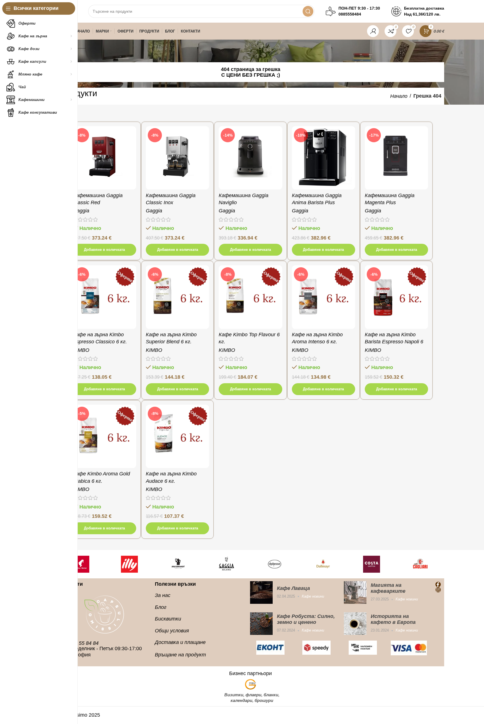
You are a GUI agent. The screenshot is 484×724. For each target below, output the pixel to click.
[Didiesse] (189, 564)
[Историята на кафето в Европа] (355, 623)
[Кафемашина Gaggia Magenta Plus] (396, 157)
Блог (160, 607)
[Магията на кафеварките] (355, 592)
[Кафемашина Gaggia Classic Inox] (177, 157)
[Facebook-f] (438, 584)
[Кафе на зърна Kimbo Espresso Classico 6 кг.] (104, 297)
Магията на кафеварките (388, 588)
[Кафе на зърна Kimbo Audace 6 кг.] (177, 436)
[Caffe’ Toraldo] (431, 564)
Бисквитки (168, 619)
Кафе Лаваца (293, 588)
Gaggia (81, 211)
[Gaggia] (141, 564)
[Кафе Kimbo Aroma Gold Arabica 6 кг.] (104, 436)
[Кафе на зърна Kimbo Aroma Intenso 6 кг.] (323, 297)
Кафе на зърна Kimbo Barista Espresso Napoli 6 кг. (394, 342)
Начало (398, 96)
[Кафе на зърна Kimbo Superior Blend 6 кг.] (177, 297)
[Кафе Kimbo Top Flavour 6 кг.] (250, 297)
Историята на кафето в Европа (393, 619)
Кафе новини (313, 596)
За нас (162, 595)
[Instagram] (438, 589)
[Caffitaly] (383, 564)
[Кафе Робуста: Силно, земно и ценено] (261, 623)
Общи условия (172, 631)
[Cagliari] (335, 564)
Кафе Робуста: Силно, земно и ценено (306, 619)
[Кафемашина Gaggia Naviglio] (250, 157)
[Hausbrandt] (92, 564)
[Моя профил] (373, 31)
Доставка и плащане (180, 642)
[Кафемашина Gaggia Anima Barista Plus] (323, 157)
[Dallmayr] (238, 564)
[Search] (308, 11)
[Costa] (286, 564)
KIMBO (81, 350)
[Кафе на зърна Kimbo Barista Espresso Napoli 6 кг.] (396, 297)
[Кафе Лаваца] (261, 592)
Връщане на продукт (180, 655)
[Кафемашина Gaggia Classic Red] (104, 157)
